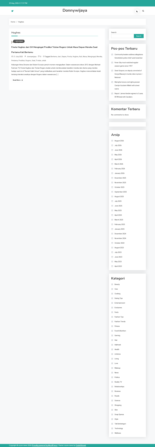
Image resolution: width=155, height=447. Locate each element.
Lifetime (118, 354)
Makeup (117, 368)
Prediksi (21, 60)
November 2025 (120, 182)
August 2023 (119, 248)
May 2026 (118, 155)
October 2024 (119, 243)
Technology (119, 428)
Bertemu (54, 56)
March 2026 (119, 164)
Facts (116, 312)
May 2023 (118, 261)
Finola (69, 56)
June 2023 (118, 257)
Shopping (118, 405)
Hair (116, 340)
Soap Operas (119, 414)
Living (117, 359)
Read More (17, 80)
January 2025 (119, 229)
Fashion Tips (119, 317)
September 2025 (121, 192)
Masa (85, 56)
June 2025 (118, 206)
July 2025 (118, 201)
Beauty (117, 284)
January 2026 (119, 173)
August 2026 (119, 141)
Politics (117, 377)
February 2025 (120, 224)
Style (116, 419)
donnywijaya (31, 56)
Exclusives (118, 308)
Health (117, 349)
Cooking (117, 294)
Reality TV (118, 382)
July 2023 (118, 252)
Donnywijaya (75, 10)
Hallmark (118, 345)
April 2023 (118, 266)
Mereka (99, 56)
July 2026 (118, 145)
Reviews (118, 391)
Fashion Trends (120, 321)
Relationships (119, 386)
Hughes (75, 56)
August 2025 (119, 196)
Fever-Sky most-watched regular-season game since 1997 (127, 64)
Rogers (28, 60)
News (117, 373)
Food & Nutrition (120, 331)
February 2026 (120, 169)
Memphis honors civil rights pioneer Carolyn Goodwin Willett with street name (127, 85)
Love (116, 363)
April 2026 (118, 159)
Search (113, 32)
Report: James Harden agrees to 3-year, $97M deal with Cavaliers (129, 95)
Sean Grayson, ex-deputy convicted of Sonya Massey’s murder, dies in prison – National (129, 74)
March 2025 (119, 220)
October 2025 (119, 187)
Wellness (118, 433)
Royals (117, 396)
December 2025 (120, 178)
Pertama (14, 60)
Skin (116, 410)
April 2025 (118, 215)
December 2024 (120, 234)
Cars (116, 289)
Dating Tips (119, 298)
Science (117, 400)
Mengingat (92, 56)
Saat (33, 60)
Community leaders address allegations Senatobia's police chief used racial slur (129, 56)
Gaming (117, 335)
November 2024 (120, 238)
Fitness (117, 326)
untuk (44, 60)
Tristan (38, 60)
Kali (80, 56)
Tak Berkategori (120, 424)
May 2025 (118, 210)
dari (59, 56)
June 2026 (118, 150)
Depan (64, 56)
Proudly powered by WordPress (44, 445)
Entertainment (120, 303)
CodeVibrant (81, 445)
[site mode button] (137, 11)
